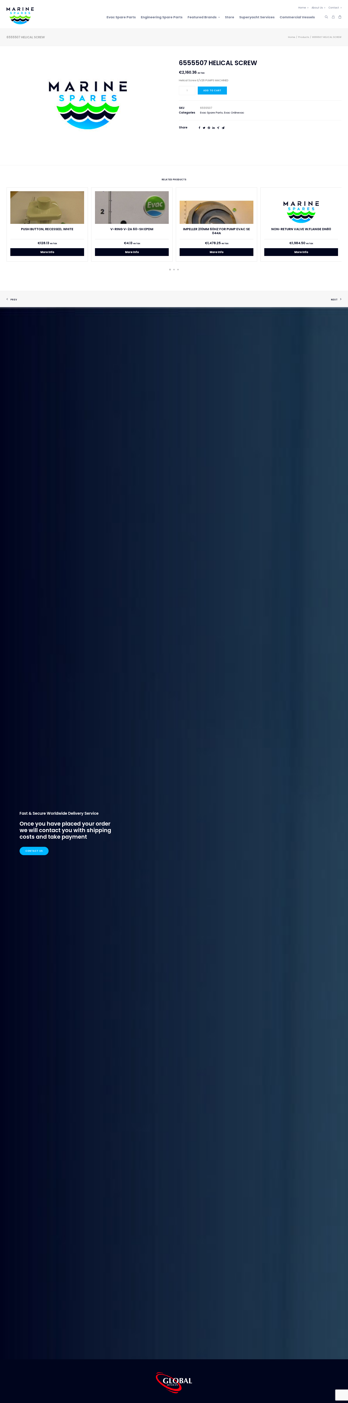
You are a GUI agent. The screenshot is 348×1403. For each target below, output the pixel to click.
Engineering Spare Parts (162, 17)
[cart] (338, 16)
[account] (333, 16)
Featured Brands (202, 17)
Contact (333, 7)
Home (302, 7)
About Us (317, 7)
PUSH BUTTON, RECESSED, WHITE (47, 229)
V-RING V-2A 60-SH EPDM (131, 229)
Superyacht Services (257, 17)
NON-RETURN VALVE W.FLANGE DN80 (301, 229)
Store (229, 17)
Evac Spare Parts (121, 17)
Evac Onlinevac (234, 112)
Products (303, 37)
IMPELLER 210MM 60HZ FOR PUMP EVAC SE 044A (216, 231)
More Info (47, 252)
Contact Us (34, 850)
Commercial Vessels (297, 17)
